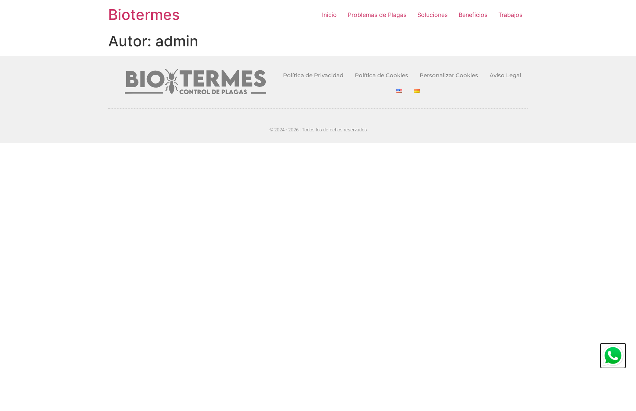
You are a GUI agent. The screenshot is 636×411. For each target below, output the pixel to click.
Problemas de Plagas (377, 14)
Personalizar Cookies (449, 75)
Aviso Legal (505, 75)
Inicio (329, 14)
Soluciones (432, 14)
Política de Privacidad (313, 75)
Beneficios (473, 14)
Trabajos (510, 14)
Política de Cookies (381, 75)
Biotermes (144, 15)
